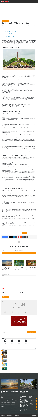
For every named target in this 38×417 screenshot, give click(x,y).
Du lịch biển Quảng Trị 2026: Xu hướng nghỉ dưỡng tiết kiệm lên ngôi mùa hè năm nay (7, 267)
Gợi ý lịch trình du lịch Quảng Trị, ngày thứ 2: (12, 34)
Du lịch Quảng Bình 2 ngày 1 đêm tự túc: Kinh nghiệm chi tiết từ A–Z (19, 267)
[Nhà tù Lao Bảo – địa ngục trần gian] (4, 356)
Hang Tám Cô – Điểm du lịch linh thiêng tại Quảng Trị (16, 350)
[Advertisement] (19, 9)
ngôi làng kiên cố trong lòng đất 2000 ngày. (6, 400)
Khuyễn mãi (31, 409)
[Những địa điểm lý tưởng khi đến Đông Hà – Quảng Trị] (4, 360)
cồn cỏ (2, 399)
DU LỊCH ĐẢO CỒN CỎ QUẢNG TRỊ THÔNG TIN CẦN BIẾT (16, 367)
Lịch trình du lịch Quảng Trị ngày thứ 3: (11, 36)
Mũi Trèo (16, 399)
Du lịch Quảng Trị (16, 415)
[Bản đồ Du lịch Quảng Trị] (4, 364)
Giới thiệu (31, 406)
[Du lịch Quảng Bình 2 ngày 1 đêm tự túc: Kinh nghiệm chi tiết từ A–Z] (19, 263)
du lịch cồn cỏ (6, 399)
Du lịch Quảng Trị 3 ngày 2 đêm (10, 31)
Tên (3, 288)
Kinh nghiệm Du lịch (33, 400)
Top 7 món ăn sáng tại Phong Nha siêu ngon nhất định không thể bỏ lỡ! (31, 267)
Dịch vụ (31, 403)
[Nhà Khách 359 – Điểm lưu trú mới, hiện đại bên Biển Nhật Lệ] (28, 384)
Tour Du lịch (31, 404)
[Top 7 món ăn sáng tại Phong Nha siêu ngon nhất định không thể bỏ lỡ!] (31, 263)
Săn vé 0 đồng (16, 400)
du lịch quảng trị (11, 399)
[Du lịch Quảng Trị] (5, 1)
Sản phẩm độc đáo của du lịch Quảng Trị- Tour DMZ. (8, 402)
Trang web (21, 292)
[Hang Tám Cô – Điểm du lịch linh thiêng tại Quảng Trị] (4, 352)
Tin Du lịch (31, 401)
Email (3, 292)
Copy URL (24, 232)
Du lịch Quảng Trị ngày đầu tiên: (10, 33)
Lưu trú (31, 407)
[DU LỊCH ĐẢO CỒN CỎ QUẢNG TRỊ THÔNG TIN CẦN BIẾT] (4, 368)
